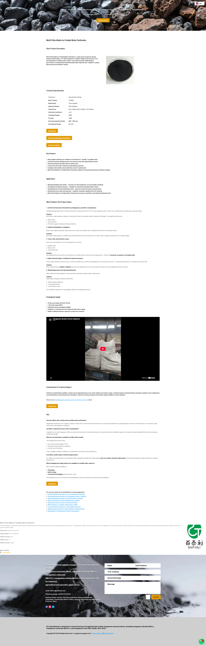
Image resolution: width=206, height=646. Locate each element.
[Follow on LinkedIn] (53, 606)
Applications (124, 10)
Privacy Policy (109, 633)
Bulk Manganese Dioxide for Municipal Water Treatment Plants (66, 509)
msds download (54, 145)
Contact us (52, 131)
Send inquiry (103, 20)
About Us (72, 10)
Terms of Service (97, 633)
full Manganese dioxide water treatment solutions (71, 400)
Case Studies (137, 10)
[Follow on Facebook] (46, 606)
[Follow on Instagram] (50, 606)
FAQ (99, 10)
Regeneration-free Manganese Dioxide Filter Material (63, 511)
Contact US (107, 10)
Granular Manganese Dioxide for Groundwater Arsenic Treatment (67, 496)
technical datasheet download (59, 138)
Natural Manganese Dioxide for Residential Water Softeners (65, 498)
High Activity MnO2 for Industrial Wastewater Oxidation (64, 500)
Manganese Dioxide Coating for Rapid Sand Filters (62, 502)
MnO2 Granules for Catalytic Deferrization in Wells (62, 504)
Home (64, 10)
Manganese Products (85, 10)
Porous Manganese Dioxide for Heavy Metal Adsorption (64, 507)
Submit (156, 597)
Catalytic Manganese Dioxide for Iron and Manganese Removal (66, 494)
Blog (115, 10)
